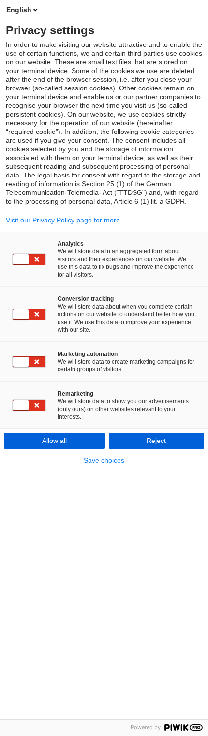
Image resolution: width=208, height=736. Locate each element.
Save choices (104, 460)
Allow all (54, 440)
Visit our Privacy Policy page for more (63, 220)
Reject (156, 440)
